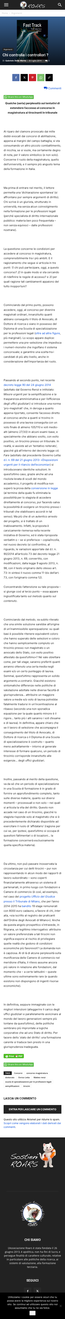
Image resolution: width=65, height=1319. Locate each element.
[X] (24, 77)
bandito (26, 906)
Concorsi (18, 1073)
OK (32, 1313)
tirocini (26, 1086)
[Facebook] (16, 77)
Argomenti (16, 13)
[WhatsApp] (40, 77)
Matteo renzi (40, 1077)
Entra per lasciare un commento (32, 1109)
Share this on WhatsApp (20, 97)
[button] (6, 5)
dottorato (9, 1077)
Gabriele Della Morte (15, 60)
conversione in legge (44, 488)
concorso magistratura (37, 1073)
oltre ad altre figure (47, 333)
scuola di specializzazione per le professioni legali (28, 1081)
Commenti (54, 88)
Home (5, 13)
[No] (60, 1306)
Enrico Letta (24, 1077)
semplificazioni (12, 1086)
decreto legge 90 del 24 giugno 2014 (27, 385)
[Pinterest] (32, 77)
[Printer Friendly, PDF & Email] (14, 1058)
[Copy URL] (49, 77)
